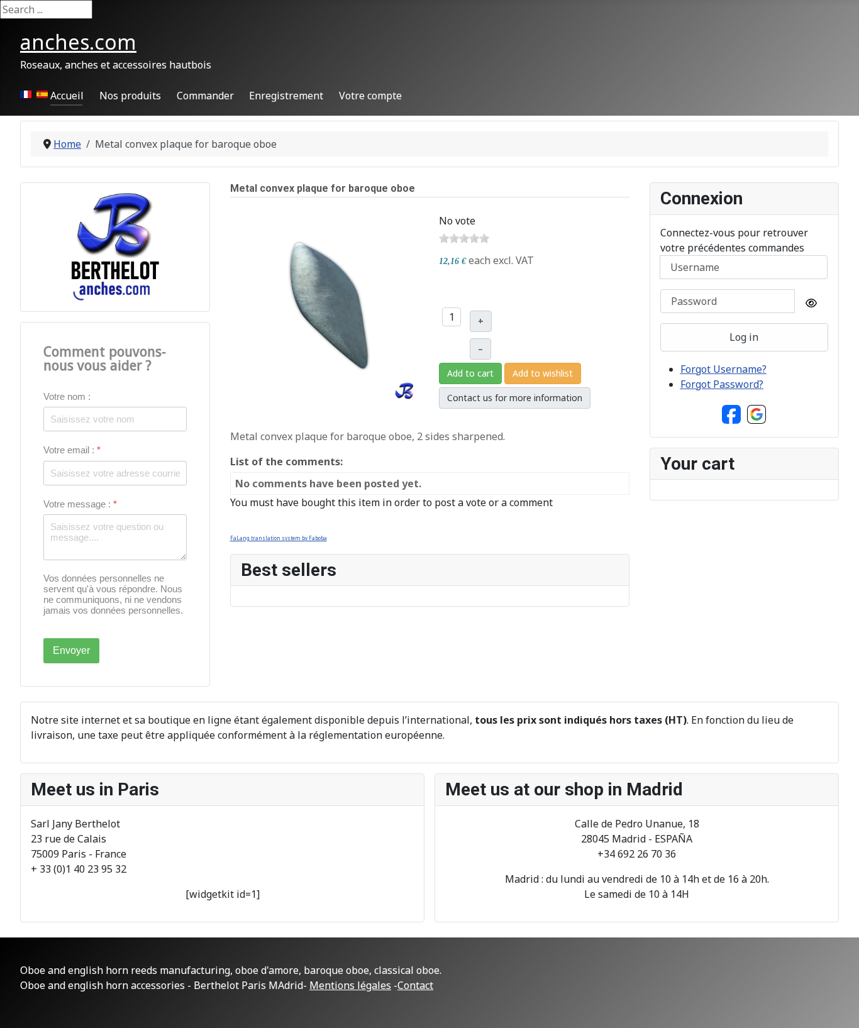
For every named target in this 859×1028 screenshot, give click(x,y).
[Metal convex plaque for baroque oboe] (328, 307)
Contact (415, 985)
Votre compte (370, 95)
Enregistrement (286, 95)
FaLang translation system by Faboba (278, 537)
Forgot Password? (721, 384)
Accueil (67, 95)
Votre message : (80, 504)
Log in (743, 337)
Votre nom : (67, 396)
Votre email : (72, 450)
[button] (731, 413)
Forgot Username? (723, 369)
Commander (205, 95)
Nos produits (130, 95)
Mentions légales (350, 985)
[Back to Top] (837, 1005)
